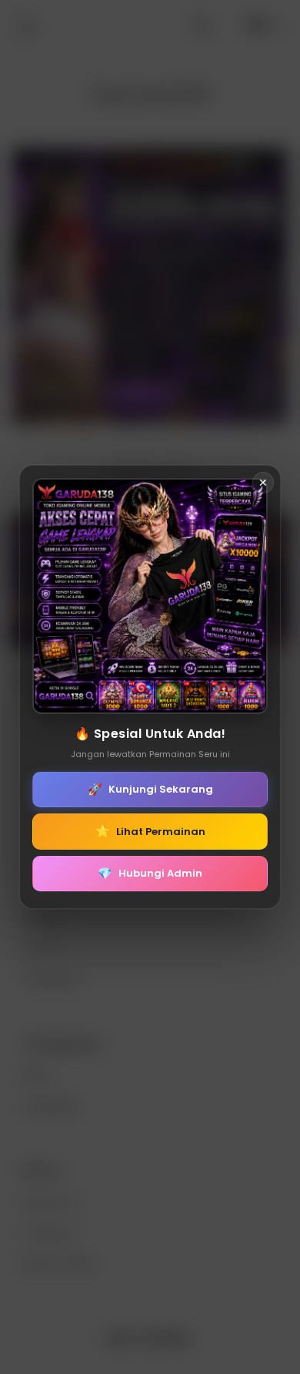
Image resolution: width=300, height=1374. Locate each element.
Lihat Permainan (150, 831)
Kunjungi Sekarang (150, 789)
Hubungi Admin (150, 873)
